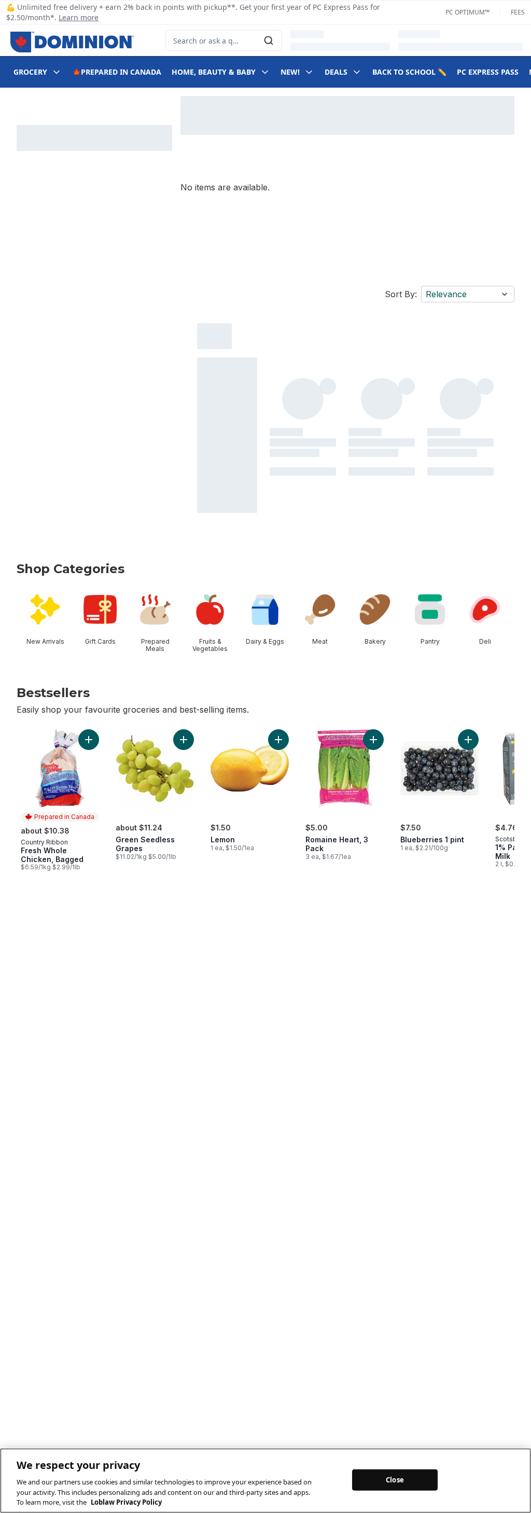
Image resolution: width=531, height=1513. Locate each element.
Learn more (79, 17)
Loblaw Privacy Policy (126, 1502)
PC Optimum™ (467, 12)
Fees (518, 12)
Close (395, 1479)
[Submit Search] (268, 40)
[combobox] (223, 40)
